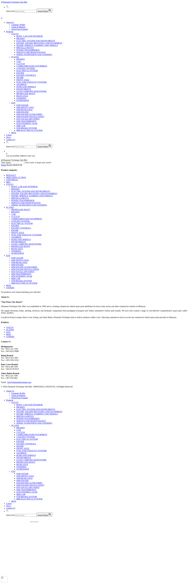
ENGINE (15, 226)
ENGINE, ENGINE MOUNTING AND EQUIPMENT (34, 193)
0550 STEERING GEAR (21, 276)
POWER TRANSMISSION (22, 200)
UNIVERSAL (12, 180)
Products (9, 400)
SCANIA (10, 207)
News (8, 506)
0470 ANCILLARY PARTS (22, 272)
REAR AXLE (17, 249)
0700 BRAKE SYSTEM (21, 281)
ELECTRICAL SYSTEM (22, 223)
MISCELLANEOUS (20, 198)
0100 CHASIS (17, 258)
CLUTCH (15, 216)
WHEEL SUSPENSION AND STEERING (29, 205)
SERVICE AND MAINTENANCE (26, 203)
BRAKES (15, 189)
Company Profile (18, 393)
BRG (8, 182)
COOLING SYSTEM (20, 221)
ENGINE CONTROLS (21, 228)
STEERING (16, 251)
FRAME (14, 230)
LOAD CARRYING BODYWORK (26, 244)
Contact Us (10, 508)
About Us (10, 391)
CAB (13, 214)
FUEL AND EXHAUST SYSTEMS (26, 235)
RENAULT (11, 175)
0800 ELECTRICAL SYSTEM (24, 283)
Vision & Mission (18, 395)
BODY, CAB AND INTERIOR (24, 187)
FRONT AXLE (17, 233)
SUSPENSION (17, 253)
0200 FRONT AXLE (20, 260)
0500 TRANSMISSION (21, 274)
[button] (7, 7)
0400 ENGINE (17, 265)
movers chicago (34, 521)
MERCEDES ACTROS (16, 177)
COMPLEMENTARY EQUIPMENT (26, 219)
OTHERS (10, 288)
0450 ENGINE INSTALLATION (25, 269)
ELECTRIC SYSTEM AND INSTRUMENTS (30, 191)
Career (9, 503)
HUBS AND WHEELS (21, 239)
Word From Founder (19, 398)
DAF (8, 255)
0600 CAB (15, 278)
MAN (8, 285)
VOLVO (9, 184)
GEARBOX (16, 237)
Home (3, 165)
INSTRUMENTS (18, 242)
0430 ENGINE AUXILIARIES (24, 267)
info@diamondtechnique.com (19, 382)
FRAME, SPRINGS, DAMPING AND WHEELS (32, 196)
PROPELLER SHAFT (20, 210)
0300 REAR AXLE (19, 262)
